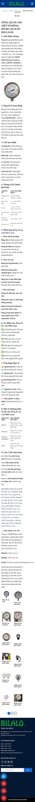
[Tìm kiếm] (32, 3)
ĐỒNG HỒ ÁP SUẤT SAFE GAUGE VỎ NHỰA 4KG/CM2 (6, 662)
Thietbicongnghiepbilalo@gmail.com (13, 752)
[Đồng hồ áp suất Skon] (6, 675)
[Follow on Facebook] (2, 762)
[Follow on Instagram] (5, 762)
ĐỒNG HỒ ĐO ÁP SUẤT (15, 11)
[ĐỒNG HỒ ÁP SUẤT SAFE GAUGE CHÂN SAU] (6, 637)
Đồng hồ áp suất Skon (5, 681)
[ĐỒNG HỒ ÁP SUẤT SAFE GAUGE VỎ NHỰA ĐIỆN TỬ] (18, 658)
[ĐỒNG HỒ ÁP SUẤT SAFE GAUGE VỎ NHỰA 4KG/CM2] (6, 656)
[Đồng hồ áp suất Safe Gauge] (6, 617)
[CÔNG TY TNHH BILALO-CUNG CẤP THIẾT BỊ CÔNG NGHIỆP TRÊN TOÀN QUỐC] (17, 4)
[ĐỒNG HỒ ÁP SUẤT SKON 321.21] (6, 697)
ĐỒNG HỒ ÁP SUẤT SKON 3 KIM (18, 686)
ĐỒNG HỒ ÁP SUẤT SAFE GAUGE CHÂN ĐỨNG (18, 624)
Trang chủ (4, 11)
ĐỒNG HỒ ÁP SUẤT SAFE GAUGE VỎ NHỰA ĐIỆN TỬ (18, 665)
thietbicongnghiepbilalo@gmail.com (20, 562)
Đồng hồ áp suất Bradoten (5, 600)
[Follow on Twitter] (8, 762)
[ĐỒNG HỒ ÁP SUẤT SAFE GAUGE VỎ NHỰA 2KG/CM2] (18, 637)
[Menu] (2, 3)
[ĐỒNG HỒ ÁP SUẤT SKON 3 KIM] (18, 678)
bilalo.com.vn (13, 553)
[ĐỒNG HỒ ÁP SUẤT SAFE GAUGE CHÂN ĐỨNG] (18, 617)
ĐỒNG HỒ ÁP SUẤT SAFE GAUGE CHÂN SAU (6, 643)
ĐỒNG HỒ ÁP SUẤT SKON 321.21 (6, 703)
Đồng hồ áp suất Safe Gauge (5, 624)
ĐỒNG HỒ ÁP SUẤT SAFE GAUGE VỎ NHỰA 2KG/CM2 (18, 644)
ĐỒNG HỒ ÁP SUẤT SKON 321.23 (18, 704)
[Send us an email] (11, 762)
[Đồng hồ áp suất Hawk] (18, 596)
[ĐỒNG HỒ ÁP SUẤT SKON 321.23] (18, 698)
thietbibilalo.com (10, 548)
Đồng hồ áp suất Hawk (17, 603)
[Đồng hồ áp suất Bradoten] (6, 594)
